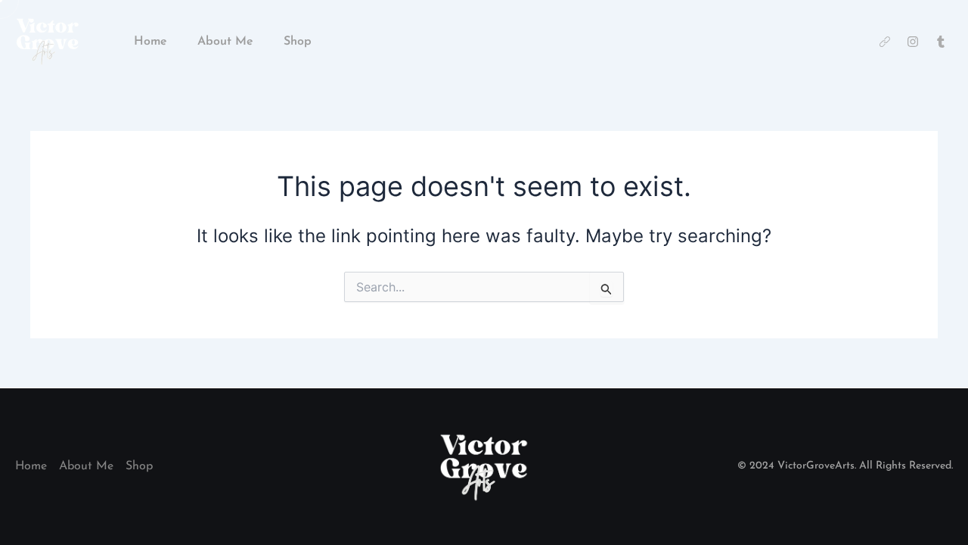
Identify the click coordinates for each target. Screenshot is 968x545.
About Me (225, 42)
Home (150, 42)
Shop (298, 42)
